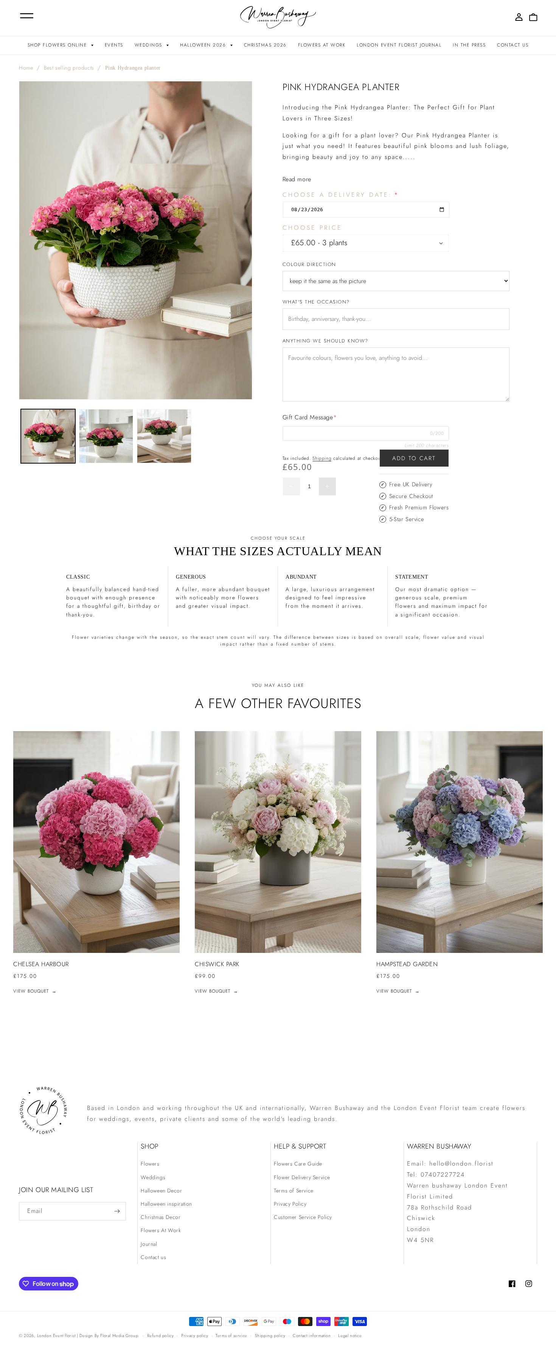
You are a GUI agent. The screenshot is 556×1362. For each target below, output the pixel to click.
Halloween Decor (161, 1190)
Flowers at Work (322, 45)
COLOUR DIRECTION (309, 264)
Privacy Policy (290, 1204)
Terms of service (231, 1335)
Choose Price (312, 228)
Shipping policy (270, 1335)
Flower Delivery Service (302, 1177)
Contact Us (512, 45)
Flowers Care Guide (298, 1163)
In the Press (469, 45)
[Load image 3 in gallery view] (164, 436)
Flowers (150, 1163)
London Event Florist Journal (399, 45)
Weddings (150, 45)
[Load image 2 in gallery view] (106, 436)
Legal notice (350, 1335)
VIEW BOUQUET (35, 991)
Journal (149, 1244)
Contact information (312, 1335)
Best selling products (69, 68)
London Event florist (57, 1335)
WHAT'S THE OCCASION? (316, 302)
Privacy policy (194, 1335)
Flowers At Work (161, 1230)
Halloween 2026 (204, 45)
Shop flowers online (58, 45)
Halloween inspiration (166, 1204)
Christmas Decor (160, 1217)
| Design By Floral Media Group (107, 1335)
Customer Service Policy (303, 1217)
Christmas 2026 (265, 45)
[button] (21, 17)
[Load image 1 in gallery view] (48, 436)
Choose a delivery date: (341, 195)
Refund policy (160, 1335)
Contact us (153, 1257)
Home (26, 68)
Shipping (321, 458)
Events (114, 45)
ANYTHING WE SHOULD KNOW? (325, 341)
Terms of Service (294, 1190)
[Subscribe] (117, 1211)
